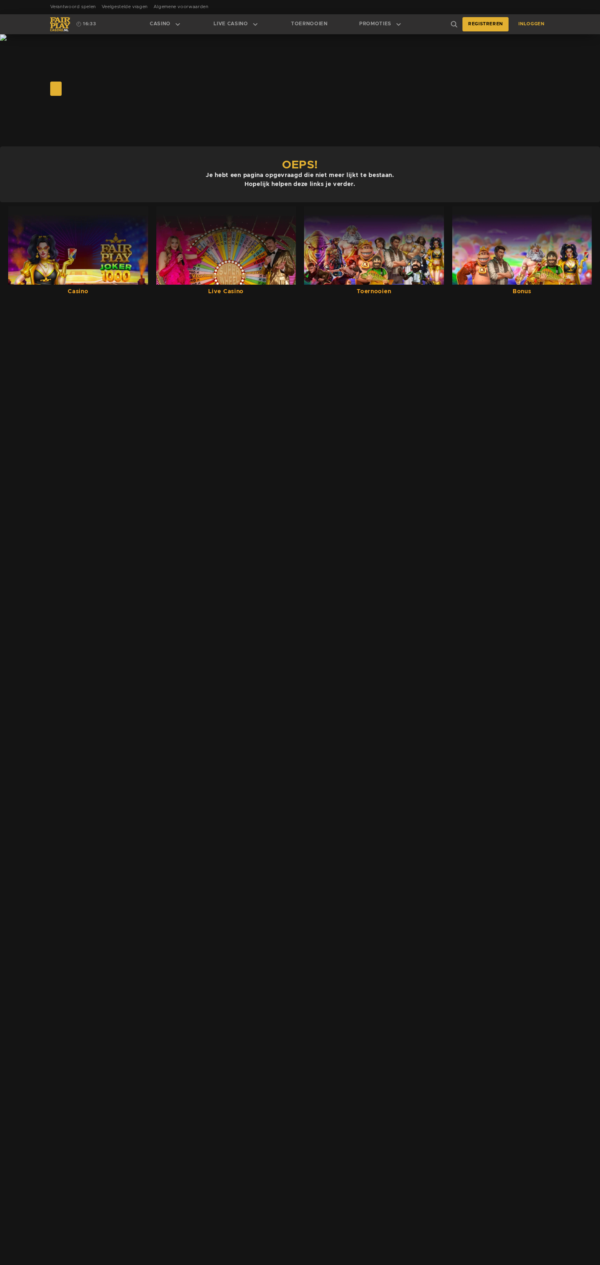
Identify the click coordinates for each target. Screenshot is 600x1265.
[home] (60, 24)
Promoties (375, 24)
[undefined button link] (56, 89)
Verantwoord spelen (73, 7)
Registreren (485, 24)
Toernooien (309, 24)
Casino (160, 24)
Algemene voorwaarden (181, 7)
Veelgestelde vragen (125, 7)
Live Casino (230, 24)
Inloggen (531, 24)
